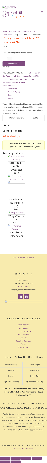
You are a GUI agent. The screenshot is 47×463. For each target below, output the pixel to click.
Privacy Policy (23, 347)
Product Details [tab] (14, 92)
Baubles (33, 73)
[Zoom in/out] (5, 458)
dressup (31, 79)
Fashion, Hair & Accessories (17, 76)
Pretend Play (34, 76)
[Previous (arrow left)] (5, 462)
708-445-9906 (23, 287)
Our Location (23, 335)
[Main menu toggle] (42, 12)
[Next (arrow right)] (16, 462)
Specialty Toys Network (23, 449)
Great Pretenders (9, 86)
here (15, 427)
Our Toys (23, 338)
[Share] (26, 458)
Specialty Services (23, 341)
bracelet (23, 79)
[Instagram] (26, 296)
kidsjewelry (7, 82)
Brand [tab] (10, 95)
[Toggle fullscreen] (16, 458)
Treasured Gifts (15, 31)
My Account (23, 328)
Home (5, 31)
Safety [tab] (10, 98)
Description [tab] (12, 89)
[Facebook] (20, 296)
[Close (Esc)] (37, 458)
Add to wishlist (14, 64)
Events (23, 344)
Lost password (25, 331)
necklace (16, 82)
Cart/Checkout (23, 325)
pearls (23, 82)
